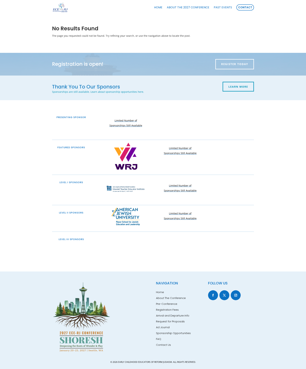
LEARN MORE (238, 86)
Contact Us (163, 345)
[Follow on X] (224, 295)
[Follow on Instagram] (236, 295)
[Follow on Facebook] (213, 295)
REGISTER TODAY (234, 64)
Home (160, 292)
